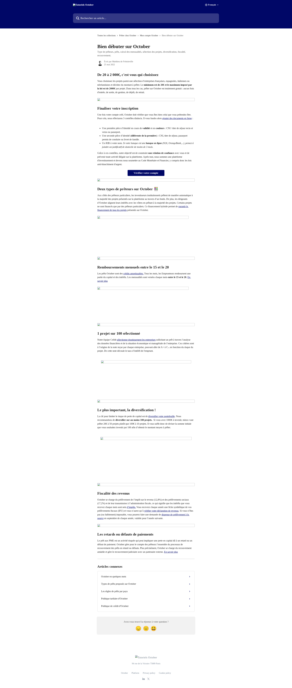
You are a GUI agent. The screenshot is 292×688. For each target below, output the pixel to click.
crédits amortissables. (133, 273)
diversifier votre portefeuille (161, 416)
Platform (135, 673)
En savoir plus (171, 552)
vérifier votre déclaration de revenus (161, 510)
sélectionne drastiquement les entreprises (136, 339)
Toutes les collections (106, 35)
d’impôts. (131, 507)
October (124, 673)
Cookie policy (165, 673)
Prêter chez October (127, 35)
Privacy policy (149, 673)
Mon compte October (149, 35)
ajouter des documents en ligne (177, 118)
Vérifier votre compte (146, 173)
